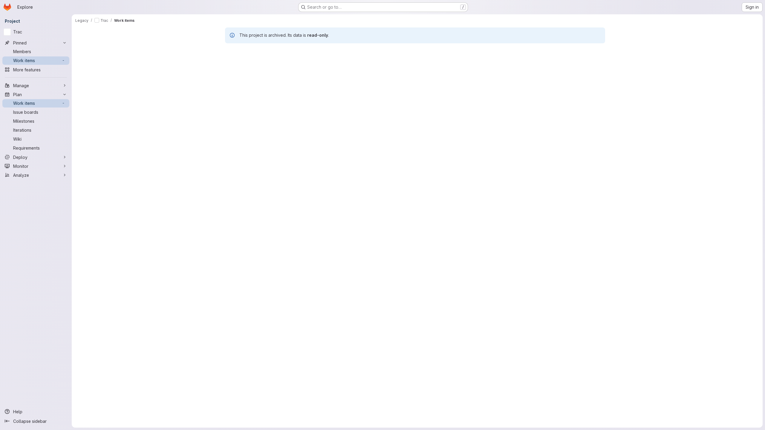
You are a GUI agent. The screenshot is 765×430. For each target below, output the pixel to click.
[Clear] (709, 63)
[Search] (719, 64)
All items (87, 50)
